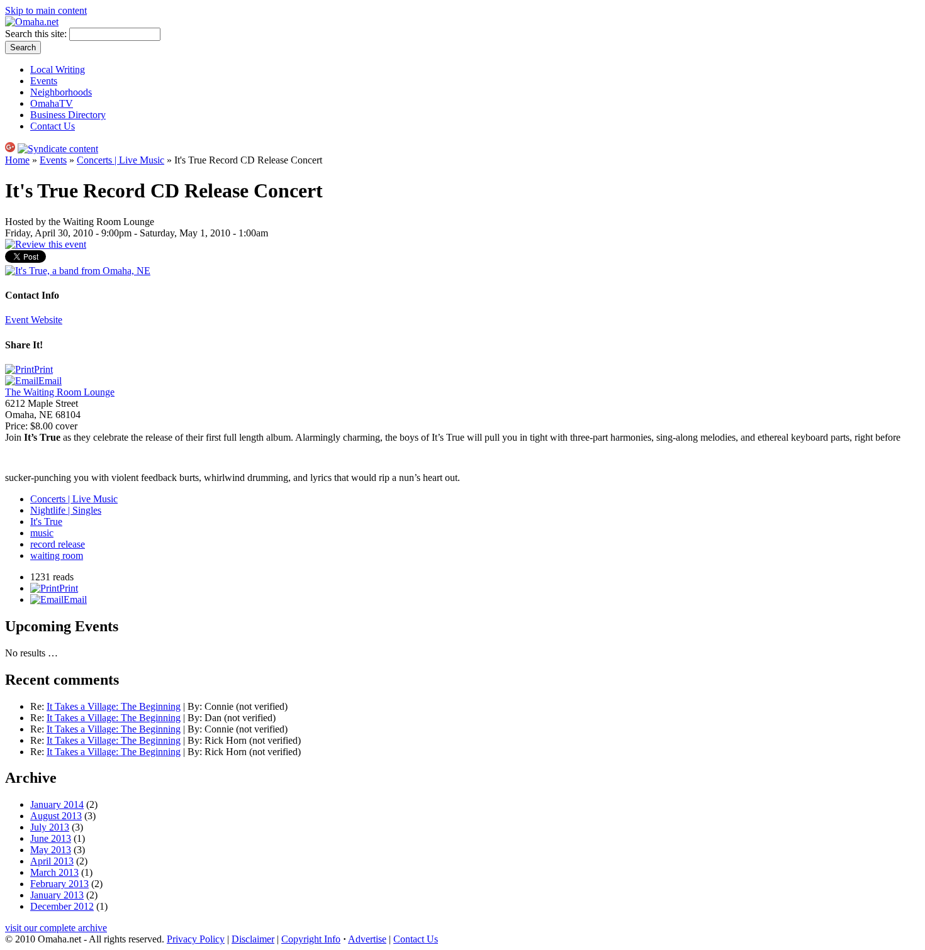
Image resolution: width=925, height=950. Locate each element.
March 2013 (54, 872)
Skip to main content (46, 10)
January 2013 (57, 895)
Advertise (367, 939)
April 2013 (52, 861)
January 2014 (57, 804)
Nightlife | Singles (65, 510)
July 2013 (49, 827)
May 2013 (50, 849)
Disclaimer (253, 939)
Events (43, 80)
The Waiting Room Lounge (60, 392)
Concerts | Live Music (120, 160)
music (41, 532)
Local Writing (57, 69)
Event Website (33, 319)
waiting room (56, 555)
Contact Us (52, 126)
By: (196, 706)
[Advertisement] (609, 462)
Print (43, 369)
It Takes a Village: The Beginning (114, 706)
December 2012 (62, 906)
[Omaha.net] (32, 21)
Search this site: (37, 33)
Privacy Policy (196, 939)
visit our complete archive (56, 927)
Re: (38, 706)
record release (57, 544)
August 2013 (56, 815)
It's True (46, 521)
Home (17, 160)
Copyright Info (310, 939)
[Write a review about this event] (45, 244)
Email (50, 380)
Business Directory (68, 114)
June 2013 (50, 838)
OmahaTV (51, 103)
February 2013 (59, 883)
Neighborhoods (61, 92)
